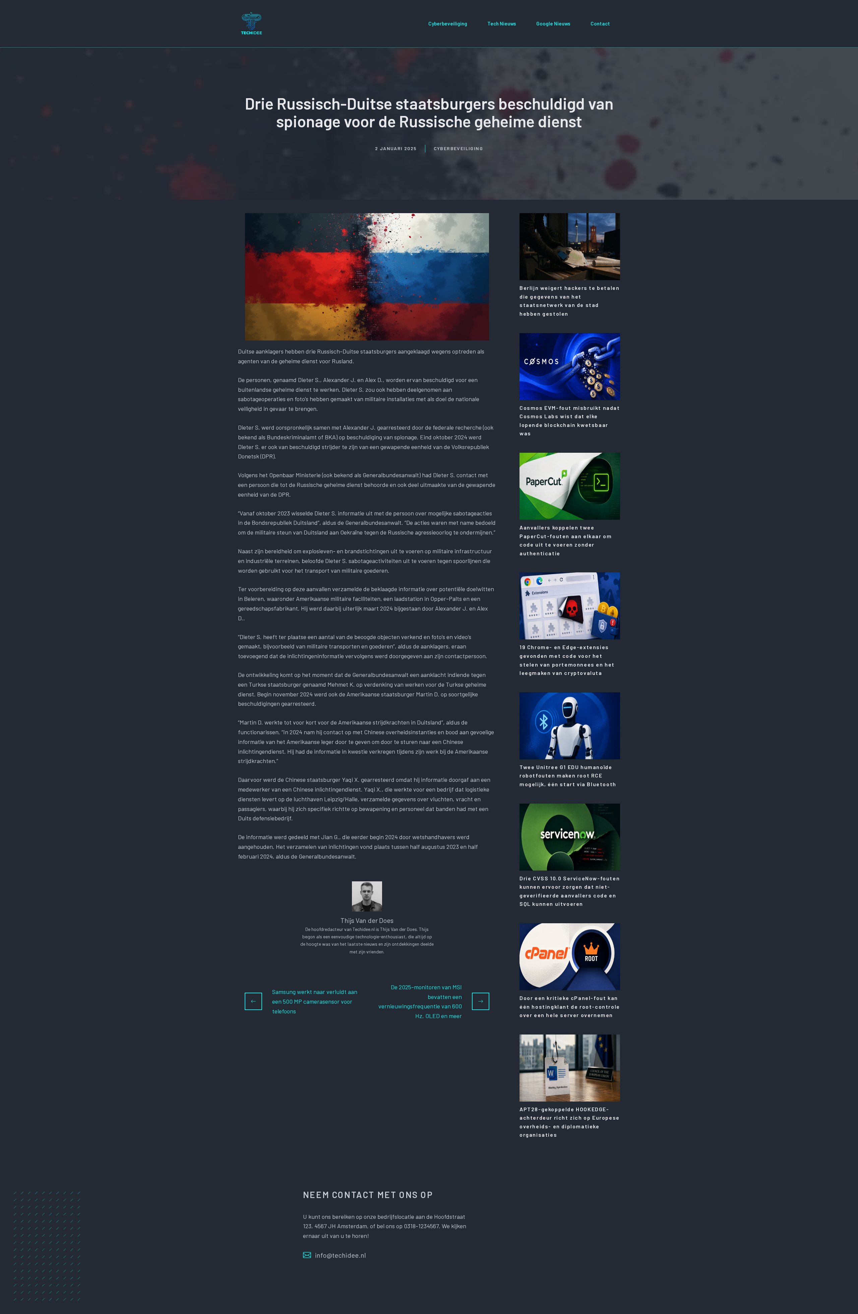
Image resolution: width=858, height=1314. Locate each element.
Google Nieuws (553, 23)
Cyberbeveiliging (447, 23)
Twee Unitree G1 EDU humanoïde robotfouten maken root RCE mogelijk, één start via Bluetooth (567, 775)
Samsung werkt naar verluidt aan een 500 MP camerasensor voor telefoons (314, 1001)
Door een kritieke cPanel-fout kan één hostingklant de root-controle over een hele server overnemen (569, 1006)
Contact (600, 23)
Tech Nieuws (501, 23)
